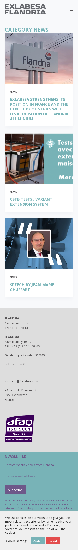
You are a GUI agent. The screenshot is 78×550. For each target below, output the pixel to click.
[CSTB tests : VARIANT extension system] (39, 158)
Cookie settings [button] (17, 541)
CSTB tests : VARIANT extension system (31, 202)
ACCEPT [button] (38, 540)
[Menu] (71, 9)
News (13, 92)
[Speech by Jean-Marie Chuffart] (39, 243)
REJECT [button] (53, 540)
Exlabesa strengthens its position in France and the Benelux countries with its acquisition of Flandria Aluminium (39, 109)
